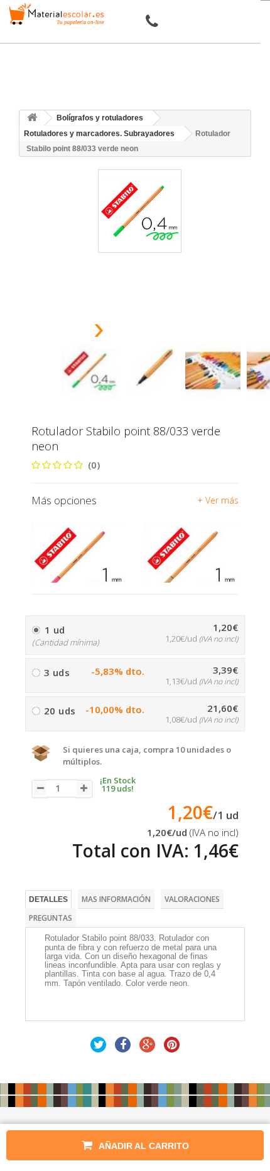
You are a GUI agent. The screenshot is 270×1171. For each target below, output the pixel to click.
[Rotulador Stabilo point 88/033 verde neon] (90, 370)
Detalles (48, 899)
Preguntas (50, 918)
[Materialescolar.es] (54, 14)
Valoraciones (192, 899)
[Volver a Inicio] (32, 118)
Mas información (116, 899)
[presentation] (67, 332)
